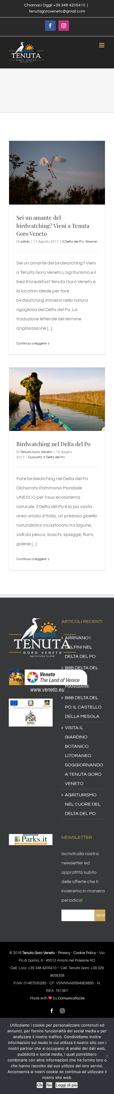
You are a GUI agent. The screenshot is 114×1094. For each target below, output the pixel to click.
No (49, 1085)
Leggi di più (66, 1085)
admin (25, 242)
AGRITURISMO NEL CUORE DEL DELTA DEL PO (83, 804)
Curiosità (35, 457)
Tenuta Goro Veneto (36, 452)
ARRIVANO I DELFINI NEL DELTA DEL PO (80, 647)
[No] (107, 1056)
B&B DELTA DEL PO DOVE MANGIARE (81, 677)
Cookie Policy (84, 953)
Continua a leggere (31, 343)
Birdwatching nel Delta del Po (53, 443)
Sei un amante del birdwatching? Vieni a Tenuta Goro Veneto (52, 225)
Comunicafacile (71, 998)
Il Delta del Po (73, 242)
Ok (39, 1085)
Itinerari (91, 242)
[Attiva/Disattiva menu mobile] (102, 45)
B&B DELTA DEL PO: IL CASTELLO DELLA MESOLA (83, 707)
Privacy (64, 953)
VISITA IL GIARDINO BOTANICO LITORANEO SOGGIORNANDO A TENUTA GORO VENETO (83, 755)
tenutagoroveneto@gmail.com (57, 11)
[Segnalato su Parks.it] (31, 838)
